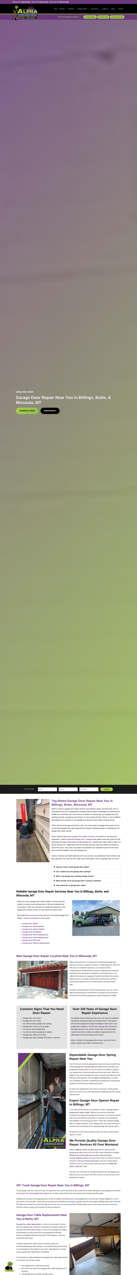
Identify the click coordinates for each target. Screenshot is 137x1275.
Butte (99, 809)
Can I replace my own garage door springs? (73, 872)
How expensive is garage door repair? (71, 885)
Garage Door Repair (30, 924)
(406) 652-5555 (25, 2)
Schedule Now (27, 411)
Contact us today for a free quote (36, 918)
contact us (86, 1126)
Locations (104, 9)
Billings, (93, 809)
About (113, 9)
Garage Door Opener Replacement (36, 943)
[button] (90, 17)
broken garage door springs (104, 1026)
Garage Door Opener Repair (33, 929)
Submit (106, 789)
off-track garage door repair (37, 1193)
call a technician (35, 1257)
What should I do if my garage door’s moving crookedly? (78, 881)
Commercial (94, 9)
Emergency (50, 411)
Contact (120, 9)
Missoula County (92, 1155)
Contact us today (109, 995)
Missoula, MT (110, 809)
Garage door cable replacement (28, 1224)
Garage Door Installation (32, 932)
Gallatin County (82, 1158)
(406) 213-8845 (64, 2)
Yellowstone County (77, 1155)
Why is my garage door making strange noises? (75, 876)
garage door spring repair (85, 1067)
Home (56, 9)
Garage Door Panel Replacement (35, 935)
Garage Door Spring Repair (33, 926)
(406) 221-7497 (43, 2)
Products (70, 9)
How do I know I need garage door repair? (72, 867)
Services (61, 9)
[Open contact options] (9, 1266)
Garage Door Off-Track (31, 940)
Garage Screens (82, 9)
